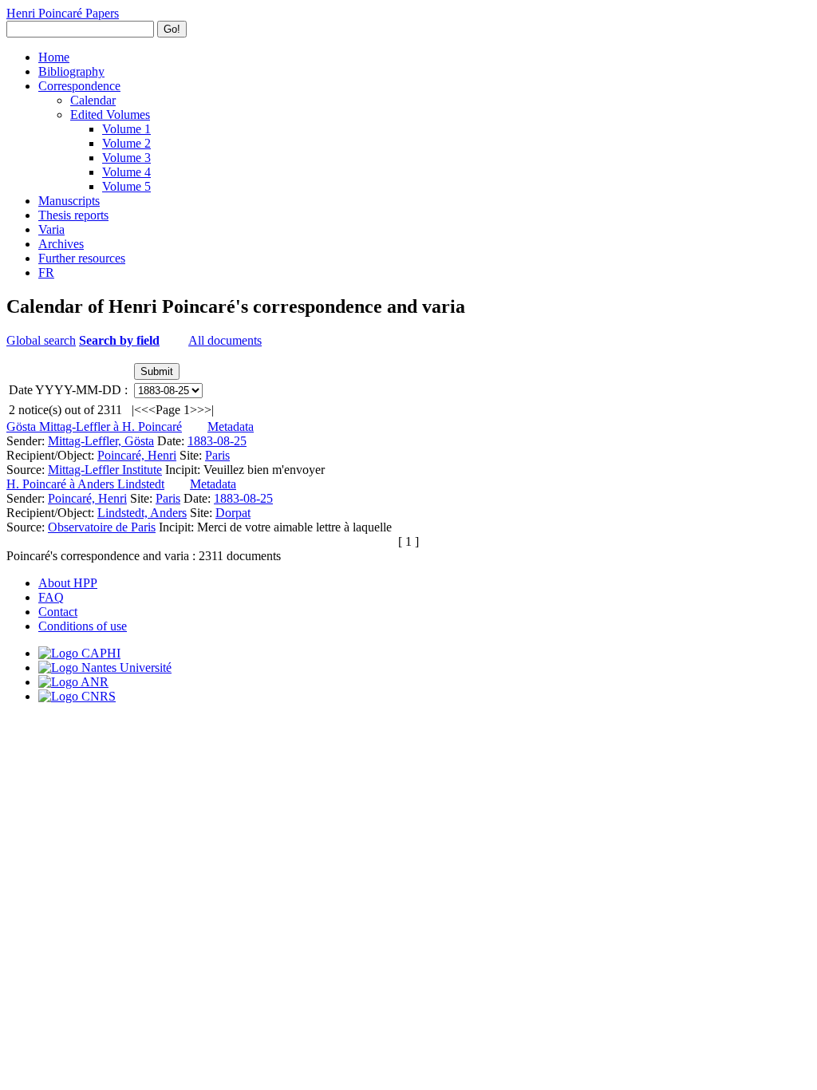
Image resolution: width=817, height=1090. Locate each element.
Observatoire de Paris (102, 527)
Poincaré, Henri (136, 455)
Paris (217, 455)
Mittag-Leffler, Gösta (101, 441)
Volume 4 (126, 172)
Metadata (230, 426)
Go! (172, 29)
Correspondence (79, 86)
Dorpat (233, 512)
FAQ (51, 597)
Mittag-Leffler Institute (105, 469)
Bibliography (71, 71)
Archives (61, 244)
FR (46, 272)
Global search (41, 340)
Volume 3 (126, 157)
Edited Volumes (110, 114)
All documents (225, 340)
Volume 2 (126, 143)
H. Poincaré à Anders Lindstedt (85, 484)
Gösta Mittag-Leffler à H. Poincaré (94, 426)
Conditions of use (82, 626)
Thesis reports (73, 215)
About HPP (67, 583)
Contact (57, 611)
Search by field (119, 340)
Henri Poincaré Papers (62, 13)
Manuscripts (69, 200)
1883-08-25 (217, 441)
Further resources (81, 258)
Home (53, 57)
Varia (51, 229)
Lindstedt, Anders (142, 512)
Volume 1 (126, 129)
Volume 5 (126, 186)
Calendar (93, 100)
